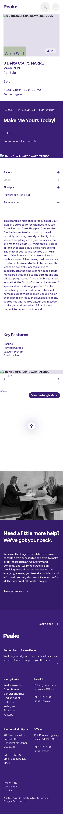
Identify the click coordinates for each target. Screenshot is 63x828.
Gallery (8, 172)
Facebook (9, 710)
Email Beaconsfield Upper (15, 760)
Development (19, 801)
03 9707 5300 (42, 697)
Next (57, 379)
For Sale (8, 110)
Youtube (8, 714)
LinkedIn (9, 702)
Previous (5, 379)
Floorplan (9, 187)
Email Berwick (42, 701)
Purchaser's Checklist (17, 195)
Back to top (45, 624)
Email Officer (41, 751)
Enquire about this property (20, 141)
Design (7, 801)
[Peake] (20, 7)
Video (7, 180)
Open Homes (12, 689)
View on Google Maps (44, 395)
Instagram (10, 706)
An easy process (14, 591)
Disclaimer (9, 790)
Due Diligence (10, 786)
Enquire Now (11, 202)
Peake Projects (13, 685)
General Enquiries (14, 693)
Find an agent (12, 698)
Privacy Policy (10, 782)
